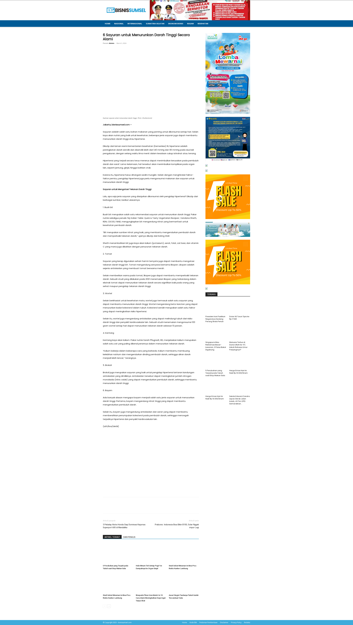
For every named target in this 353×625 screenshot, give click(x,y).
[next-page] (109, 606)
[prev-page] (104, 606)
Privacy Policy (236, 622)
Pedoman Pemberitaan (208, 622)
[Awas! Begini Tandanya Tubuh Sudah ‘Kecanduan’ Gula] (184, 582)
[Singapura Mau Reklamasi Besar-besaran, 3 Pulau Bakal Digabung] (215, 333)
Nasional (119, 23)
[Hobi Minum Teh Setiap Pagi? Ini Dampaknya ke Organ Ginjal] (151, 553)
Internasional (134, 23)
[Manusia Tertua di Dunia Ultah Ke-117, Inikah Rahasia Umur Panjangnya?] (239, 333)
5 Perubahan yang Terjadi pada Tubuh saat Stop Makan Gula (215, 373)
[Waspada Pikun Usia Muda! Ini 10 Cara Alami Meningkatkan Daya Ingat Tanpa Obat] (151, 582)
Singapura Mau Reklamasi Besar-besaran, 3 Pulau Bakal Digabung (215, 346)
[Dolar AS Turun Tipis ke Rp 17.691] (239, 307)
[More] (163, 54)
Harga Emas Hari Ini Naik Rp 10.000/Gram (238, 371)
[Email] (150, 54)
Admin (111, 43)
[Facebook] (124, 54)
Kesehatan (203, 23)
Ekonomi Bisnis (175, 23)
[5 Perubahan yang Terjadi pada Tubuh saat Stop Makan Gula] (118, 553)
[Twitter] (131, 54)
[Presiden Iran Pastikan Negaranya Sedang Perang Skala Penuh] (215, 307)
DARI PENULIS (129, 537)
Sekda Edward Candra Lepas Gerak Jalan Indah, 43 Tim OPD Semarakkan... (239, 400)
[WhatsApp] (143, 54)
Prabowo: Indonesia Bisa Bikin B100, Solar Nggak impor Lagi (177, 526)
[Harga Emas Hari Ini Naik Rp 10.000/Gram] (239, 361)
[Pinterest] (137, 54)
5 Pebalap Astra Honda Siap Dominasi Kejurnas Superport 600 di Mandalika (124, 526)
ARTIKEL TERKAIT (112, 537)
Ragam (190, 23)
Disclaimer (224, 622)
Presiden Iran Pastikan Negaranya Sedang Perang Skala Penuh (215, 319)
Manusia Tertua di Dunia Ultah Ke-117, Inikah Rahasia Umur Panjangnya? (238, 346)
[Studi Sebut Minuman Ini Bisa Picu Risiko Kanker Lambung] (184, 553)
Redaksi (247, 622)
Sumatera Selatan (155, 23)
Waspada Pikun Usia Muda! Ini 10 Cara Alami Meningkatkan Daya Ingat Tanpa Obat (150, 598)
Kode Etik (193, 622)
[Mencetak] (156, 54)
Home (107, 23)
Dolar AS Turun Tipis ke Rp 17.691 (239, 317)
